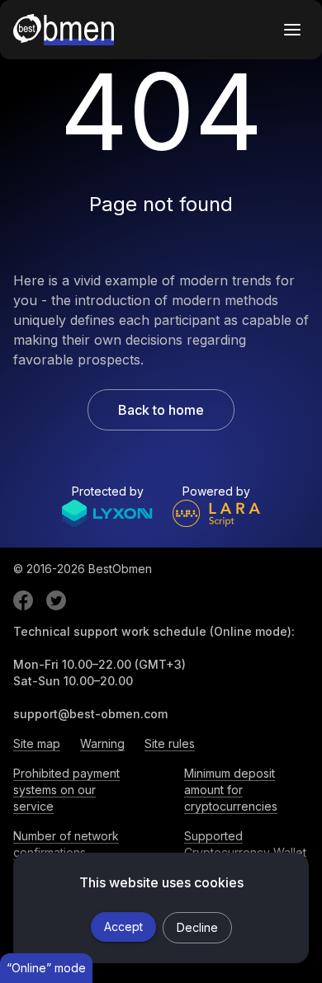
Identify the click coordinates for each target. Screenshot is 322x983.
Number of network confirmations (66, 844)
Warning (102, 743)
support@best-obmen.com (90, 714)
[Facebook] (23, 600)
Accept (123, 927)
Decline (197, 927)
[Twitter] (56, 600)
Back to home (161, 410)
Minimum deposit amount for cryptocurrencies (230, 789)
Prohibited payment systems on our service (66, 789)
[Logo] (63, 29)
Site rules (169, 743)
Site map (36, 743)
